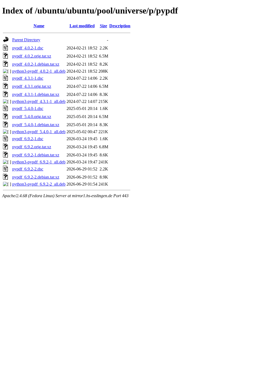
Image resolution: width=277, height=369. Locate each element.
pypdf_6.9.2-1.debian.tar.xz (35, 155)
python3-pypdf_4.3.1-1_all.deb (38, 101)
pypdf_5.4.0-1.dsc (27, 108)
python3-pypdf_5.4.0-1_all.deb (38, 131)
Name (39, 26)
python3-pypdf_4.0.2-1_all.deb (38, 71)
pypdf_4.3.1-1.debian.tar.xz (35, 94)
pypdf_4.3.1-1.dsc (27, 78)
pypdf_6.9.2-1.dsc (27, 138)
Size (103, 26)
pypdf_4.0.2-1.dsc (27, 48)
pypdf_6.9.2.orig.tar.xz (31, 147)
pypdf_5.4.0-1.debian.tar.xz (35, 124)
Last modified (82, 26)
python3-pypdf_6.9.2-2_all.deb (38, 184)
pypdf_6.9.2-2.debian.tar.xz (35, 177)
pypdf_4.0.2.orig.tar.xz (31, 56)
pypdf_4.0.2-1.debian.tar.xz (35, 64)
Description (119, 26)
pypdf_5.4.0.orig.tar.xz (31, 116)
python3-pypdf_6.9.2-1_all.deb (38, 162)
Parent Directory (26, 40)
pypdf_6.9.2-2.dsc (27, 169)
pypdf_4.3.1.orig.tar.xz (31, 86)
